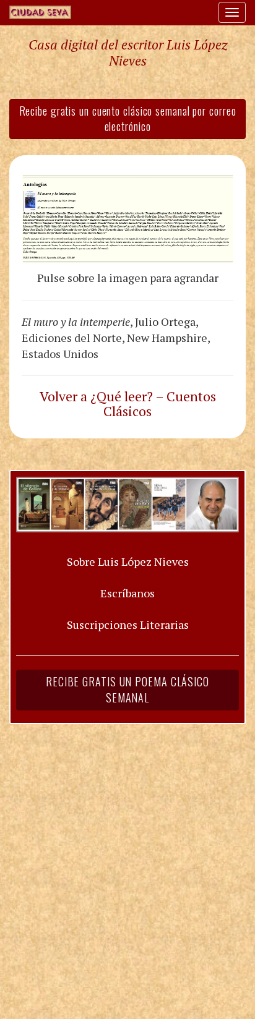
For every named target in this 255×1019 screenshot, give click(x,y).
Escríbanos (127, 593)
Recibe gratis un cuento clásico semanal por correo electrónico (127, 119)
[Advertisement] (127, 863)
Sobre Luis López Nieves (128, 561)
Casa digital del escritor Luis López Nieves (127, 52)
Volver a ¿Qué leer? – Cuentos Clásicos (128, 404)
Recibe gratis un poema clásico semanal (127, 689)
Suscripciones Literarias (128, 624)
